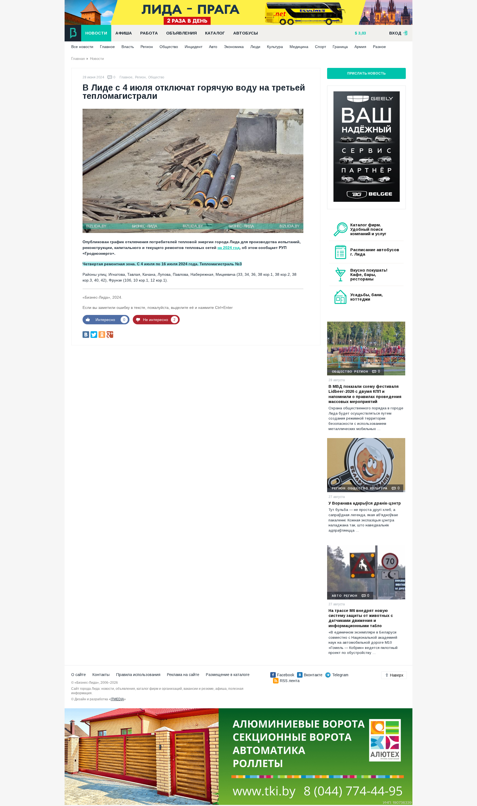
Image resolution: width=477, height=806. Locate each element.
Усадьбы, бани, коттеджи (366, 297)
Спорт (320, 46)
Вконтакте (313, 675)
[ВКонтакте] (86, 334)
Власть (127, 46)
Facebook (285, 675)
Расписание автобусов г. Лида (374, 252)
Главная (78, 59)
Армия (360, 46)
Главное (107, 46)
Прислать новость (366, 73)
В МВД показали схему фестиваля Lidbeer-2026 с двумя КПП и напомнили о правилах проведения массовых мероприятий (364, 394)
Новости (96, 33)
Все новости (82, 46)
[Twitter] (94, 334)
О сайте (78, 674)
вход (395, 33)
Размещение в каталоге (228, 674)
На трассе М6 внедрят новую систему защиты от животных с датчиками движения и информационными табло (360, 618)
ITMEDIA (117, 699)
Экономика (234, 46)
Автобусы (245, 33)
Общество (169, 46)
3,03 (361, 33)
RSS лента (290, 680)
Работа (149, 33)
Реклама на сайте (183, 674)
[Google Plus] (110, 334)
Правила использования (138, 674)
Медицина (299, 46)
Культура (275, 46)
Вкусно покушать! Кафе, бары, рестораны (369, 274)
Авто (213, 46)
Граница (340, 46)
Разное (379, 46)
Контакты (101, 674)
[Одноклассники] (102, 334)
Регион (147, 46)
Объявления (181, 33)
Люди (255, 46)
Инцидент (193, 46)
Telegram (340, 675)
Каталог (215, 33)
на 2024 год (229, 247)
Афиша (123, 33)
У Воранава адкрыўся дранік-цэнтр (364, 503)
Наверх (396, 675)
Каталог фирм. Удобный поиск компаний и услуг (368, 229)
